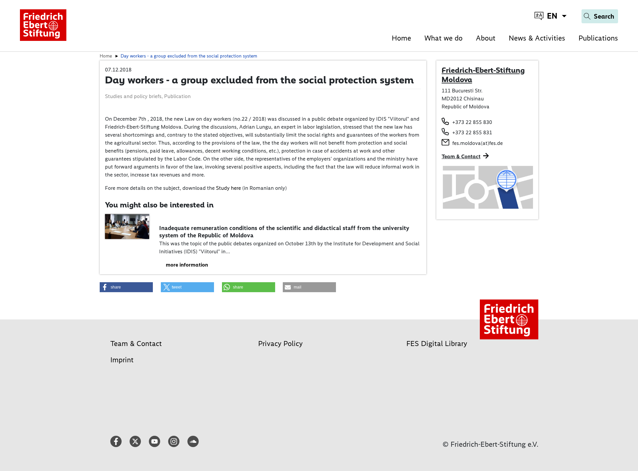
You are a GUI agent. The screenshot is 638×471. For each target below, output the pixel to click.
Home (401, 38)
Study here (228, 188)
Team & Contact (461, 156)
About (485, 38)
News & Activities (537, 38)
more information (187, 265)
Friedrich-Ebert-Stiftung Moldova (483, 74)
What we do (443, 38)
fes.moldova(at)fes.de (477, 143)
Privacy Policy (280, 343)
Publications (598, 38)
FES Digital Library (436, 343)
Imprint (122, 359)
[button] (126, 287)
